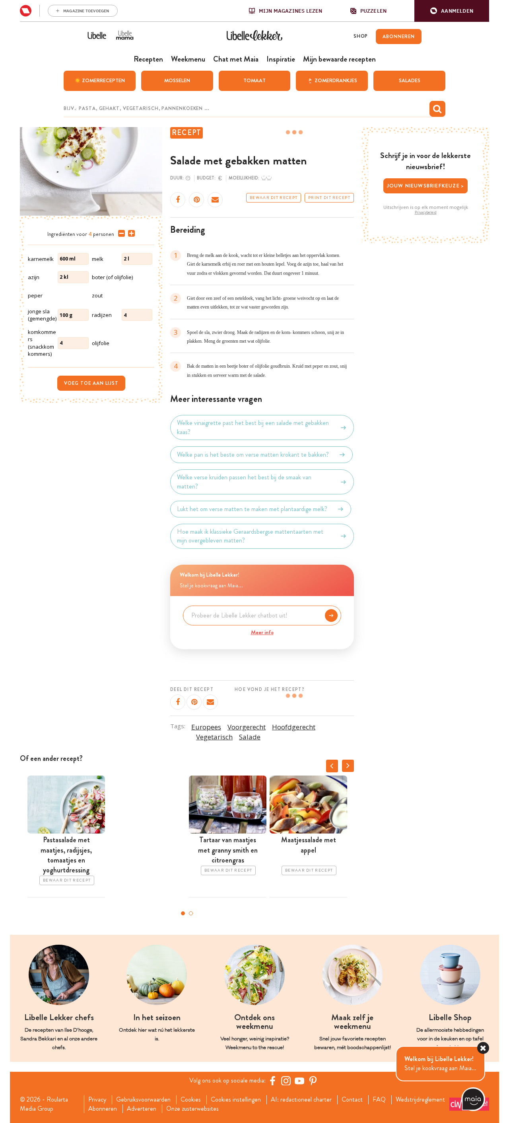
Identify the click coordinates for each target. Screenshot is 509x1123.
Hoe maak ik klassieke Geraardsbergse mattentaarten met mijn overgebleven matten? (250, 536)
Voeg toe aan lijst (91, 383)
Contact (352, 1099)
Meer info (262, 632)
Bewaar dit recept (273, 198)
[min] (120, 233)
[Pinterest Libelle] (313, 1080)
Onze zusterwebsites (192, 1108)
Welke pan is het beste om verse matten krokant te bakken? (253, 454)
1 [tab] (183, 913)
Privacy (97, 1099)
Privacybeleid (426, 212)
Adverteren (141, 1108)
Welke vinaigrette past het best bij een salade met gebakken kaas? (253, 427)
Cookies (191, 1099)
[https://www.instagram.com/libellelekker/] (286, 1080)
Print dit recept (329, 198)
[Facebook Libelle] (272, 1080)
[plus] (130, 233)
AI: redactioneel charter (301, 1099)
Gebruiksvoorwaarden (143, 1099)
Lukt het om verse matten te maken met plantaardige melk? (252, 508)
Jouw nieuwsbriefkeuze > (425, 185)
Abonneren (102, 1108)
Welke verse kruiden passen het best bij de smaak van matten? (244, 481)
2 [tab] (191, 913)
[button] (451, 11)
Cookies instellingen (236, 1099)
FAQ (379, 1099)
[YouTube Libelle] (299, 1080)
